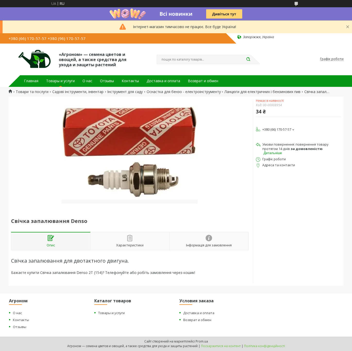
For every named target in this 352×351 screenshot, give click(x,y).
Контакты (130, 81)
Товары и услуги (60, 81)
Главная (31, 81)
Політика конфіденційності (264, 346)
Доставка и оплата (163, 81)
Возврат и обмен (203, 81)
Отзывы (107, 81)
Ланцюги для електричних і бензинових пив (262, 91)
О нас (87, 81)
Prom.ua (202, 341)
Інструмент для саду (125, 91)
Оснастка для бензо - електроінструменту (184, 91)
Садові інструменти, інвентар (78, 91)
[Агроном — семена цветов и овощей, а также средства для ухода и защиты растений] (31, 59)
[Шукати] (248, 59)
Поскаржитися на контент (221, 346)
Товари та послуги (32, 91)
